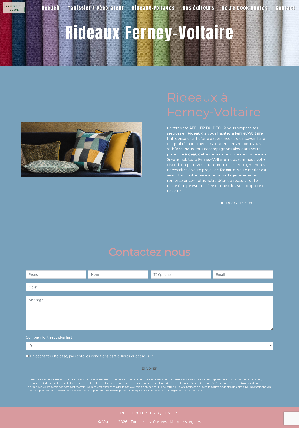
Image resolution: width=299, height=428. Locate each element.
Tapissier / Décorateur (96, 7)
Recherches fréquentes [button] (149, 413)
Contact (285, 7)
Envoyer (149, 368)
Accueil (51, 7)
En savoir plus (238, 203)
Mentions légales (185, 422)
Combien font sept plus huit (49, 337)
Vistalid (108, 422)
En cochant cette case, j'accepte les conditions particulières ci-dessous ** (92, 356)
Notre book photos (245, 7)
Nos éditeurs (198, 7)
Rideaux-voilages (153, 7)
